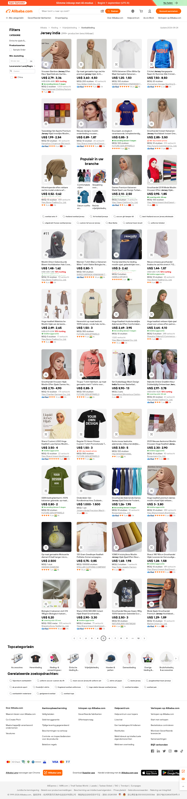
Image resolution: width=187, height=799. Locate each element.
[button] (102, 11)
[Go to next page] (144, 638)
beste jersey (135, 681)
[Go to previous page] (74, 638)
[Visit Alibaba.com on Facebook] (152, 751)
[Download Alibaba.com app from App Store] (150, 773)
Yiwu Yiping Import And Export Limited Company (162, 202)
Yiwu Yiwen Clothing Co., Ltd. (125, 202)
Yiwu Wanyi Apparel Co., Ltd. (124, 340)
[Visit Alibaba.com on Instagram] (170, 751)
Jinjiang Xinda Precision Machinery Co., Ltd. (92, 510)
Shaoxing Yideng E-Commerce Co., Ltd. (162, 336)
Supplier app (88, 773)
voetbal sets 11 (51, 217)
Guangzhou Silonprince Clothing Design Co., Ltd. (127, 394)
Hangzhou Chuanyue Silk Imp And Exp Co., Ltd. (56, 143)
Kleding (54, 27)
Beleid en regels (49, 744)
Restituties (119, 731)
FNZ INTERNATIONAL (122, 454)
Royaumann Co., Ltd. (156, 456)
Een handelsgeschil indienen (128, 725)
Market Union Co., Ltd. (157, 623)
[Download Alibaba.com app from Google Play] (171, 773)
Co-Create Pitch (13, 719)
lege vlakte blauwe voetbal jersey (102, 687)
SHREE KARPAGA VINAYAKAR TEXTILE (127, 84)
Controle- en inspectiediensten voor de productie (56, 737)
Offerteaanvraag (85, 719)
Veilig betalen (48, 714)
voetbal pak (151, 687)
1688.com (63, 786)
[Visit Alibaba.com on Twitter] (164, 751)
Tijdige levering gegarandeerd (55, 725)
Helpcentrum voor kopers (126, 714)
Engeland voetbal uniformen (69, 687)
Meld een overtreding (124, 744)
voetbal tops (69, 694)
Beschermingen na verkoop (54, 731)
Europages (136, 786)
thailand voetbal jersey (75, 217)
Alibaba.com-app (129, 773)
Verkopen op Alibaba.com (162, 714)
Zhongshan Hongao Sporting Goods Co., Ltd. (162, 84)
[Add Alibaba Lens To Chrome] (52, 773)
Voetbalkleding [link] (88, 27)
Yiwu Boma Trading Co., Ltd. (53, 202)
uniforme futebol (158, 223)
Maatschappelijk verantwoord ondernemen (19, 726)
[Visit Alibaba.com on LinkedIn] (158, 751)
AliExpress (52, 786)
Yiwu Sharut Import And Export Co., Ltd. (92, 143)
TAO (116, 786)
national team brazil (134, 223)
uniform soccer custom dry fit (52, 681)
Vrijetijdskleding (69, 27)
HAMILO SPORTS (120, 277)
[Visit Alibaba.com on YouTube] (176, 751)
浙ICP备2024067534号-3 (168, 794)
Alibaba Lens (12, 773)
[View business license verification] (119, 794)
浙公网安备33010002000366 (141, 794)
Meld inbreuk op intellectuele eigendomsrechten (128, 737)
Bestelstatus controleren (162, 725)
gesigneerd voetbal (47, 694)
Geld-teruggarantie (50, 719)
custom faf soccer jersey (90, 223)
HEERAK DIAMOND (50, 567)
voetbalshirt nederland (21, 694)
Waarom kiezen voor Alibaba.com (21, 714)
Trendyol (125, 786)
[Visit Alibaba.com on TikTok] (181, 751)
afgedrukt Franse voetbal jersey (58, 223)
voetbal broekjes (131, 687)
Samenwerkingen (159, 739)
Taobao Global (105, 786)
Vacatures (10, 733)
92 (138, 638)
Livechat (118, 719)
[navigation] (22, 333)
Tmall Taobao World (79, 786)
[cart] (142, 11)
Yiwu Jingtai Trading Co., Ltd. (160, 399)
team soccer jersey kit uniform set (87, 681)
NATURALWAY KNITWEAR (124, 623)
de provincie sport (19, 687)
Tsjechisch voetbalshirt (21, 681)
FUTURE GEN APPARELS (123, 146)
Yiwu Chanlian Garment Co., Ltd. (55, 394)
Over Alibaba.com (14, 708)
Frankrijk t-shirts (42, 687)
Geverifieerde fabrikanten (90, 714)
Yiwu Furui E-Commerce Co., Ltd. (162, 146)
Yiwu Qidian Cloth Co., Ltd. (88, 84)
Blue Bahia (113, 223)
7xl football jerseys (100, 217)
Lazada (93, 786)
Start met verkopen (159, 719)
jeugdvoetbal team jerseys (160, 681)
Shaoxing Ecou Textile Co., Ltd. (55, 626)
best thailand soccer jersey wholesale (157, 217)
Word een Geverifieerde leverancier (162, 732)
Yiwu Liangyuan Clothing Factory (56, 89)
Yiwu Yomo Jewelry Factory (124, 567)
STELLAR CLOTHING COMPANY (91, 567)
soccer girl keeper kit (125, 217)
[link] (183, 771)
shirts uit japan (116, 681)
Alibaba (43, 27)
